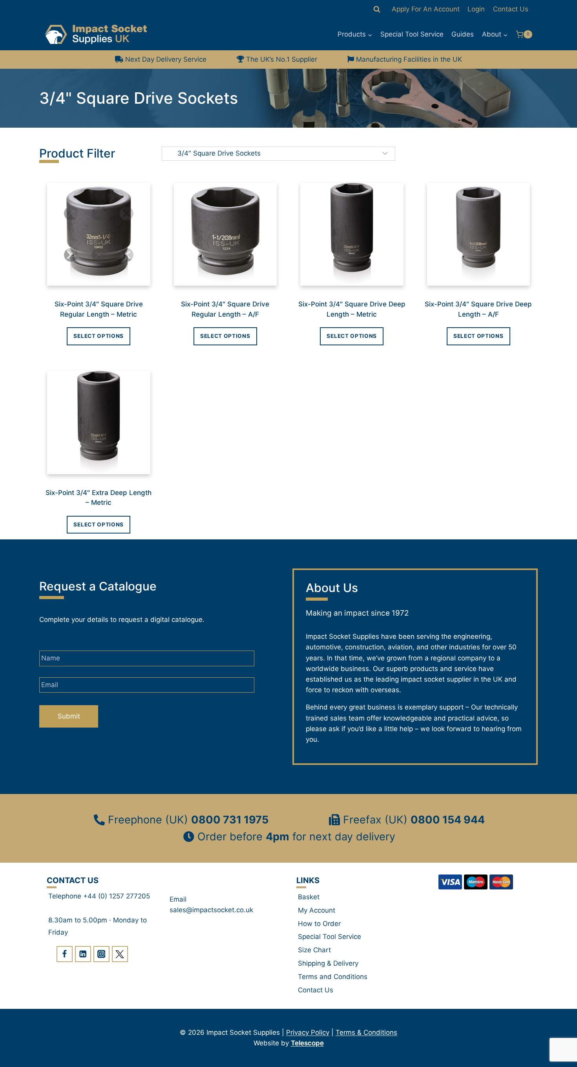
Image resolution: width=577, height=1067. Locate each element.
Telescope (307, 1043)
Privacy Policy (307, 1032)
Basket (309, 897)
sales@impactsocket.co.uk (211, 910)
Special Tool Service (412, 34)
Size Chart (314, 950)
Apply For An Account (426, 9)
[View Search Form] (377, 9)
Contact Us (510, 9)
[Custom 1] (120, 954)
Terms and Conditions (332, 977)
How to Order (319, 924)
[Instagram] (101, 954)
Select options (98, 336)
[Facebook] (65, 954)
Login (476, 9)
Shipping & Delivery (328, 963)
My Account (316, 910)
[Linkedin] (83, 954)
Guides (462, 34)
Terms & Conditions (366, 1032)
